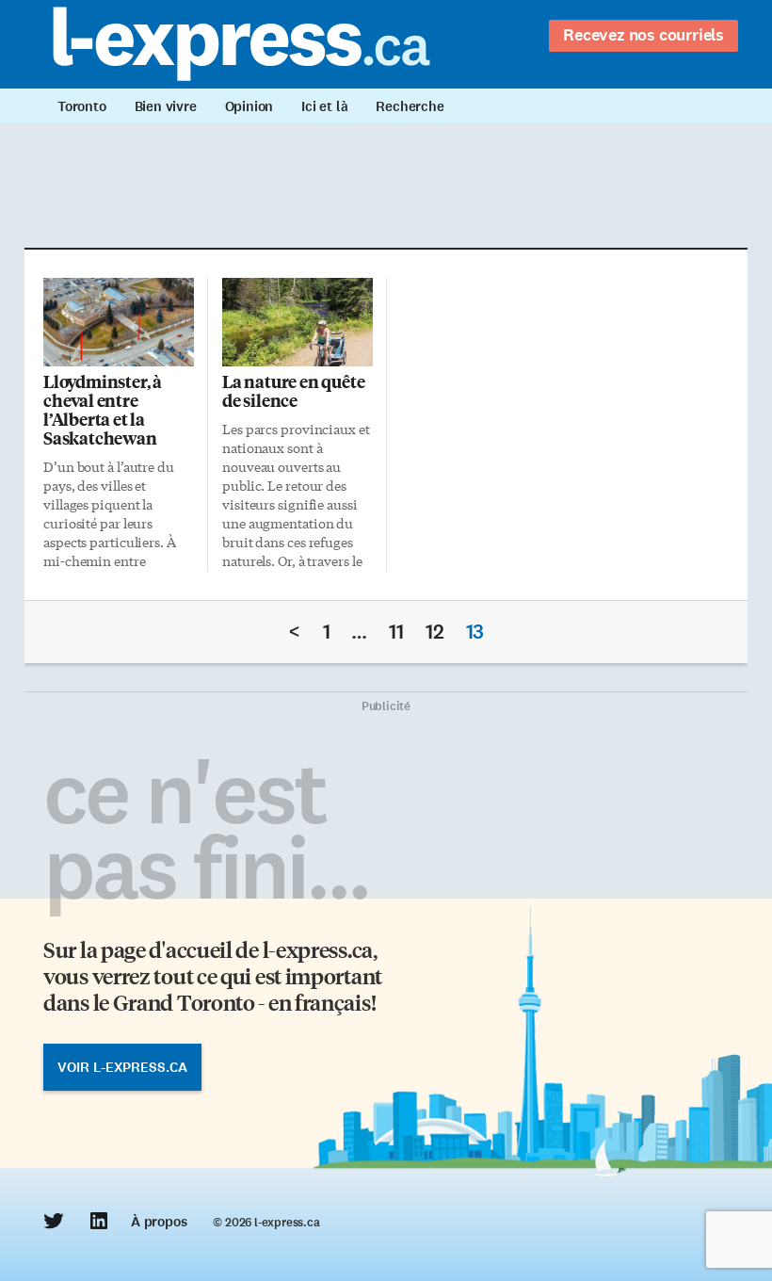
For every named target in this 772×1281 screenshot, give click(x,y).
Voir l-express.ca (122, 1067)
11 (396, 631)
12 (435, 631)
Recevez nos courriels (643, 35)
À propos (158, 1221)
